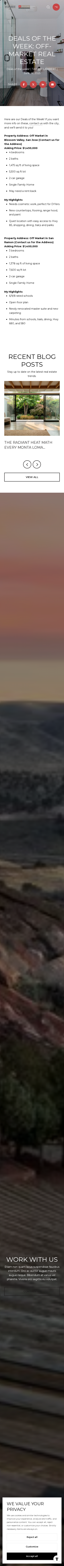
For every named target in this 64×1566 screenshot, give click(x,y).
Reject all (32, 1537)
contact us (35, 123)
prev (27, 464)
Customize (32, 1546)
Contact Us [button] (32, 1291)
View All (32, 477)
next (37, 464)
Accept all (32, 1556)
